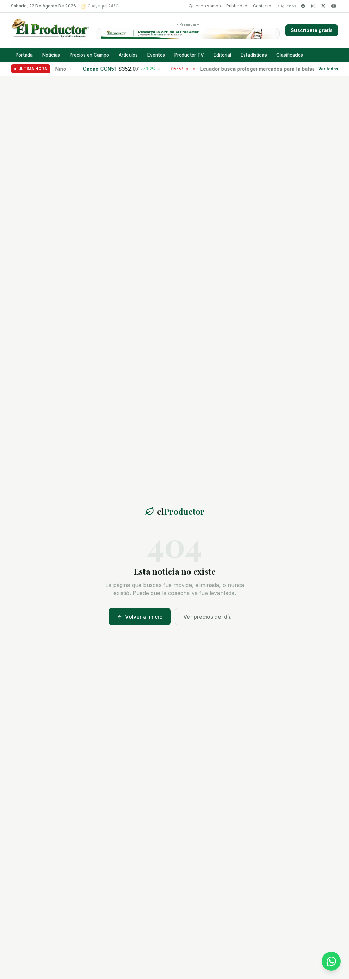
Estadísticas (254, 55)
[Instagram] (313, 6)
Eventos (156, 55)
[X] (323, 6)
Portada (24, 55)
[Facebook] (303, 6)
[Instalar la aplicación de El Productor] (187, 33)
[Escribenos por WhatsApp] (331, 961)
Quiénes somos (205, 6)
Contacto (262, 6)
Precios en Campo (89, 55)
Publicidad (236, 6)
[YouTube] (333, 6)
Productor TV (189, 55)
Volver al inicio (144, 616)
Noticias (51, 55)
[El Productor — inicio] (50, 30)
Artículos (128, 55)
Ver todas (328, 68)
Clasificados (289, 55)
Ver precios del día (207, 616)
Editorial (222, 55)
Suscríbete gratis (312, 30)
